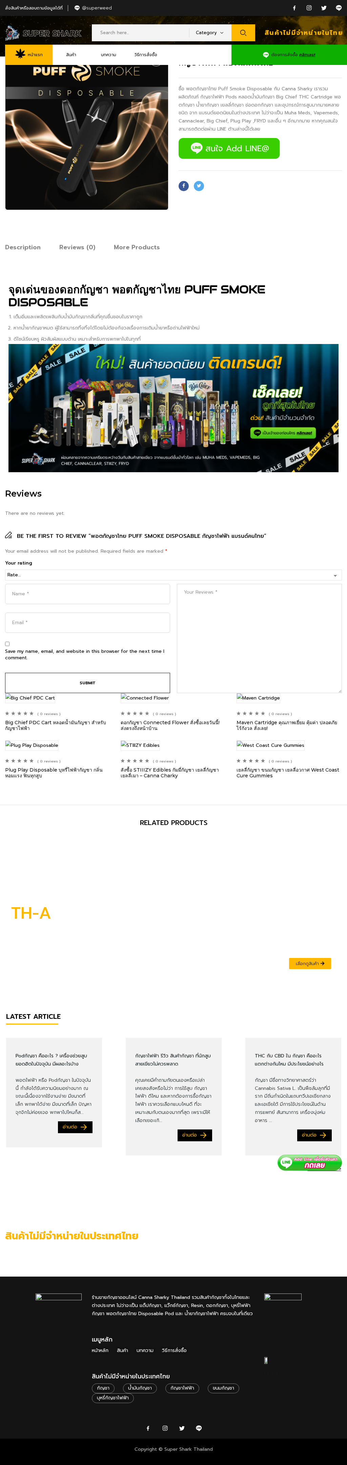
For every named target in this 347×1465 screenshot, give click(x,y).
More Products (137, 247)
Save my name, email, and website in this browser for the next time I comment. (84, 654)
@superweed (97, 8)
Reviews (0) (77, 247)
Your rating (18, 563)
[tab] (23, 248)
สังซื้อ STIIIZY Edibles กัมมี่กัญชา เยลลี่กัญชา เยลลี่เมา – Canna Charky (170, 773)
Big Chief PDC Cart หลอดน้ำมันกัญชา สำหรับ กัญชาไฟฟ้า (55, 725)
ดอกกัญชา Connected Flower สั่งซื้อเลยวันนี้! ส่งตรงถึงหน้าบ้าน (170, 725)
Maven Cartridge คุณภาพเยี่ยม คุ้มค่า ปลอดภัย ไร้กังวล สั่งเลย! (287, 725)
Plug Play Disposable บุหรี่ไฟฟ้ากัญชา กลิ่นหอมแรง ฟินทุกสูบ (54, 773)
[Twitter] (199, 186)
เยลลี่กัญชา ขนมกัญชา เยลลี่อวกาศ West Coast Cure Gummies (288, 773)
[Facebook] (184, 186)
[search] (243, 32)
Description (23, 247)
